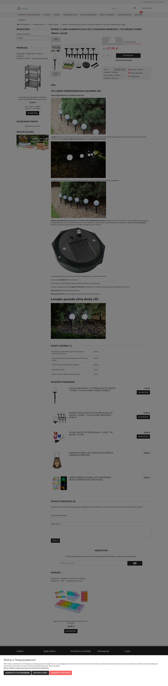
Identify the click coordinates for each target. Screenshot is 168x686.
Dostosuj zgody (40, 673)
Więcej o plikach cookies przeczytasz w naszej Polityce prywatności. (26, 668)
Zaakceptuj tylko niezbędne (17, 673)
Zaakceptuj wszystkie (60, 673)
